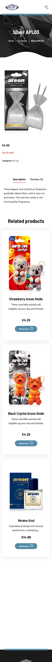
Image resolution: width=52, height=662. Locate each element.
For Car (15, 161)
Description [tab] (19, 179)
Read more (24, 329)
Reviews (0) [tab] (36, 179)
